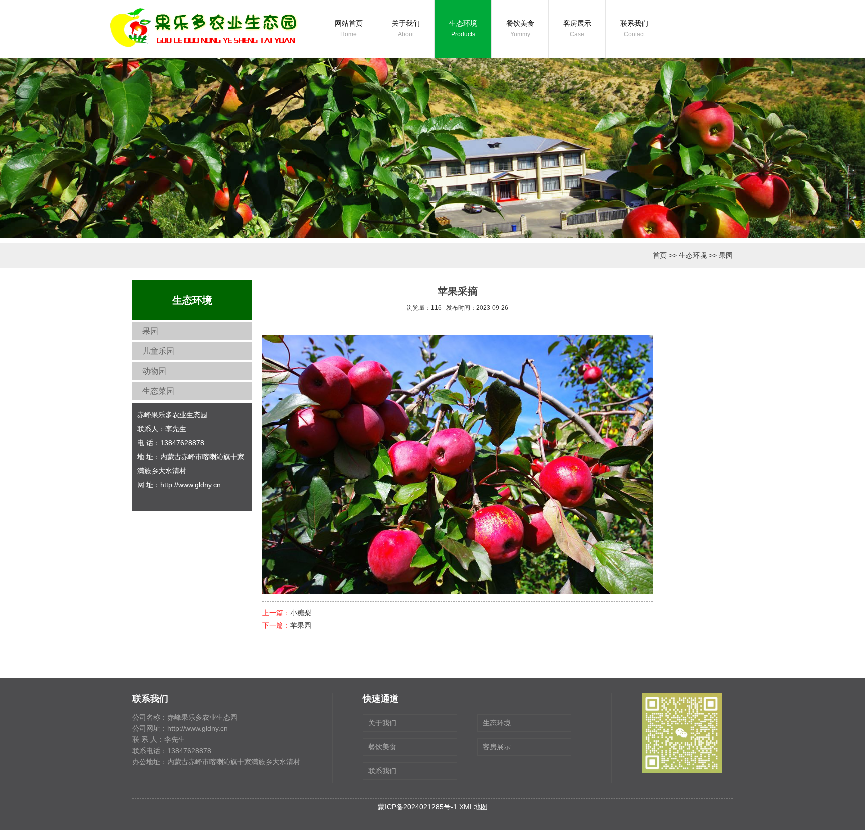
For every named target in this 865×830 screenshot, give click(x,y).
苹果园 (300, 625)
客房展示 (577, 28)
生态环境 (463, 28)
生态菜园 (158, 391)
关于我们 (406, 28)
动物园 (154, 371)
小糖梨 (300, 613)
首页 (660, 255)
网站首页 (349, 28)
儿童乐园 (158, 351)
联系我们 (634, 28)
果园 (726, 255)
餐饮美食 (520, 28)
